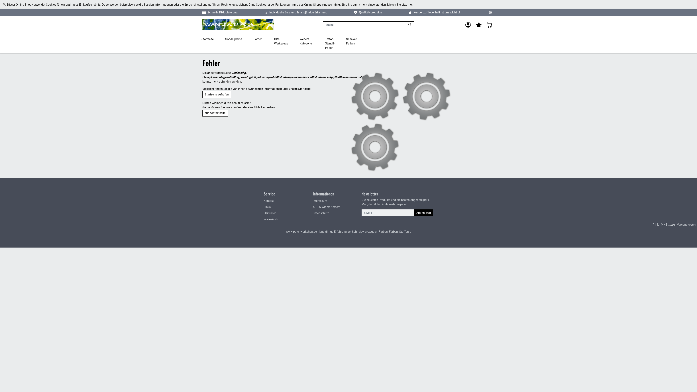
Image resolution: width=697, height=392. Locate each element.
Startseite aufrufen (217, 94)
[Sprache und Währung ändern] (491, 12)
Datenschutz (321, 213)
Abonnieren (423, 213)
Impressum (320, 201)
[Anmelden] (468, 25)
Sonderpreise (233, 39)
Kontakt (269, 201)
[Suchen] (410, 24)
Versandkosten (686, 224)
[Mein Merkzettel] (479, 25)
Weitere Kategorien (306, 41)
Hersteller (270, 213)
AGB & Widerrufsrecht (326, 207)
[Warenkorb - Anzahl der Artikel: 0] (489, 25)
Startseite (207, 39)
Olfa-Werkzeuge (281, 41)
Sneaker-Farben (351, 41)
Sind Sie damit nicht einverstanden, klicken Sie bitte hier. (377, 4)
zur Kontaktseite (215, 113)
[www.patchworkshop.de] (238, 24)
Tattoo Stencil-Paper (330, 43)
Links (267, 207)
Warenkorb (271, 219)
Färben (258, 39)
